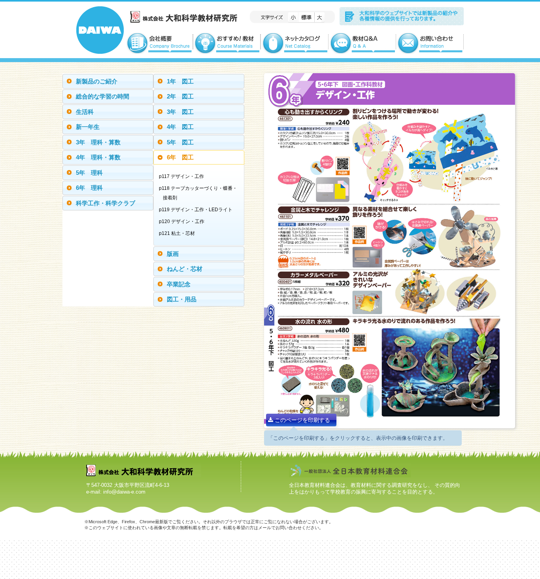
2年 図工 (180, 96)
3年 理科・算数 (98, 142)
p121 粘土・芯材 (179, 233)
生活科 (85, 111)
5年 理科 (89, 172)
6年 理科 (89, 187)
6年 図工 (180, 157)
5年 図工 (180, 142)
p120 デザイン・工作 (183, 221)
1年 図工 (180, 81)
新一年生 (88, 126)
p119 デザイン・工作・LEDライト (197, 209)
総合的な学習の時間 (102, 96)
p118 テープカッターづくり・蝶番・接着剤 (200, 193)
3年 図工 (180, 111)
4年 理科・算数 (98, 157)
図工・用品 (181, 299)
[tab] (107, 81)
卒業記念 (179, 284)
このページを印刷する (301, 420)
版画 (173, 253)
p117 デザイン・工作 (183, 176)
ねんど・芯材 (184, 268)
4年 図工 (180, 126)
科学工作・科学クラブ (105, 203)
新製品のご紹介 (96, 81)
